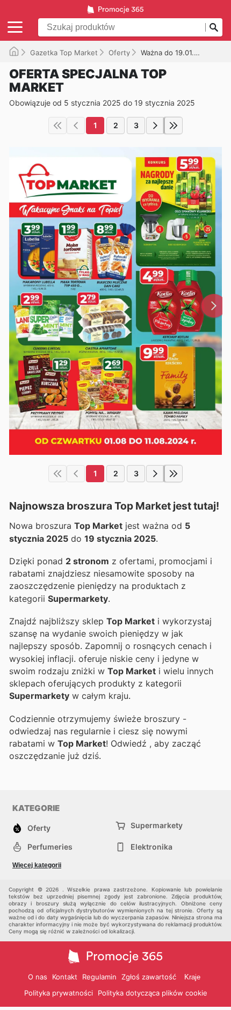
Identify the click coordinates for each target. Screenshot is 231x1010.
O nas (37, 976)
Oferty (119, 52)
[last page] (173, 125)
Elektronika (151, 846)
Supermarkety (157, 825)
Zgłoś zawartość (148, 976)
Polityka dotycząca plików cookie (152, 993)
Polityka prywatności (58, 993)
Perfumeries (50, 846)
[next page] (155, 125)
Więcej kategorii (36, 865)
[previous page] (76, 125)
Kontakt (64, 976)
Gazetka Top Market (64, 52)
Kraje (192, 977)
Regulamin (99, 976)
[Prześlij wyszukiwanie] (213, 27)
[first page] (57, 125)
